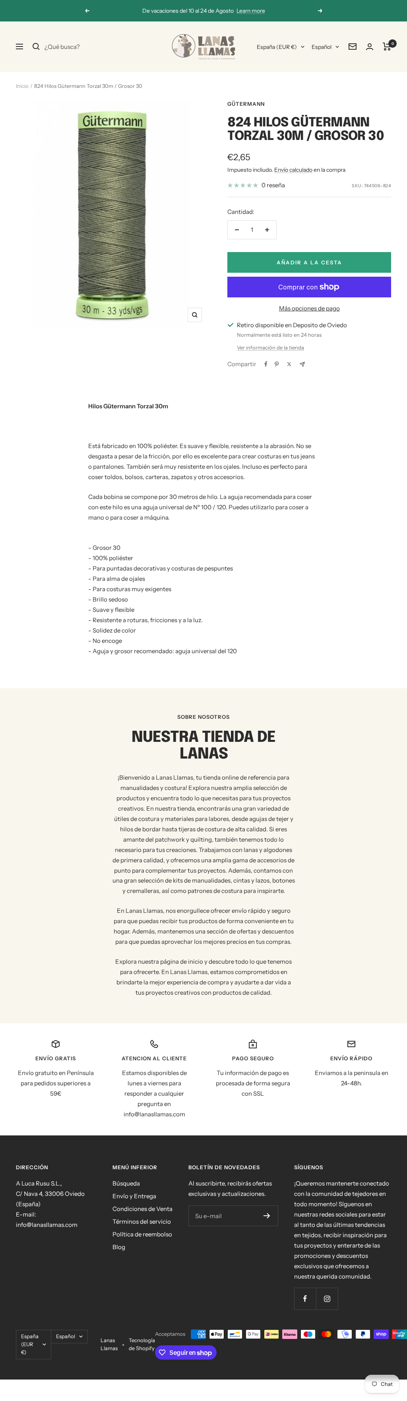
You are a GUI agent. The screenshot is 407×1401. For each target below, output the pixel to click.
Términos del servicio (141, 1221)
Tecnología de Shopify (142, 1344)
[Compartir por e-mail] (302, 364)
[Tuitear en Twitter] (289, 364)
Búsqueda (126, 1183)
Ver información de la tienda (270, 347)
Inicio (22, 86)
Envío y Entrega (134, 1196)
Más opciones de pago (309, 308)
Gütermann (246, 104)
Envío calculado (293, 169)
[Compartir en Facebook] (265, 364)
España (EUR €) (277, 46)
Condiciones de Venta (142, 1209)
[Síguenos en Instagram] (327, 1299)
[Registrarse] (267, 1216)
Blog (118, 1247)
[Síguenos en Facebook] (305, 1299)
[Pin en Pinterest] (277, 364)
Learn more (250, 10)
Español (321, 46)
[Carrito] (387, 46)
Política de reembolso (142, 1234)
